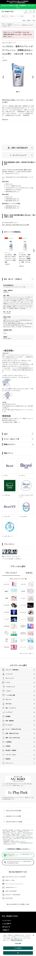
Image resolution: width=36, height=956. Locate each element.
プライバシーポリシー (16, 940)
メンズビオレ (9, 23)
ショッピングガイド (6, 920)
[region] (18, 944)
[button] (18, 148)
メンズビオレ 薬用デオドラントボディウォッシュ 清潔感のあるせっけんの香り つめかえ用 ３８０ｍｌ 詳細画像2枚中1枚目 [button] (17, 92)
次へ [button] (32, 77)
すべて (4, 16)
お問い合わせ (5, 926)
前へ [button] (3, 77)
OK (18, 953)
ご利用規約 (4, 930)
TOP (3, 23)
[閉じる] (33, 935)
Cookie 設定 (18, 943)
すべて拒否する (18, 948)
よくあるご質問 (5, 923)
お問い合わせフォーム (26, 842)
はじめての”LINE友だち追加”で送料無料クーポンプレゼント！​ (18, 6)
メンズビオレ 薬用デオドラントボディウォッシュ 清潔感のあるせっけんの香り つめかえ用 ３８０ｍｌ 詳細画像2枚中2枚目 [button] (19, 92)
